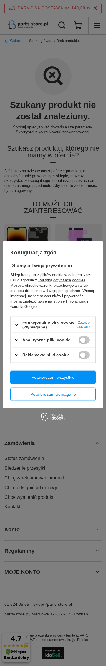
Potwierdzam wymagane (53, 394)
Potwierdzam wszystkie (53, 377)
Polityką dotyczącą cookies (61, 280)
